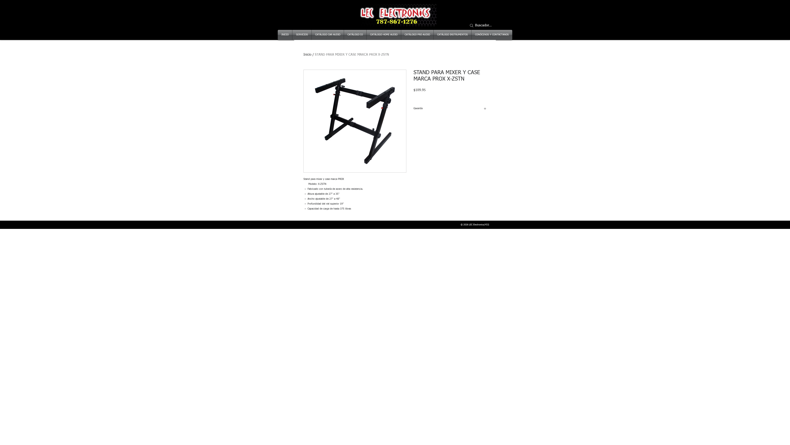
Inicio (307, 54)
